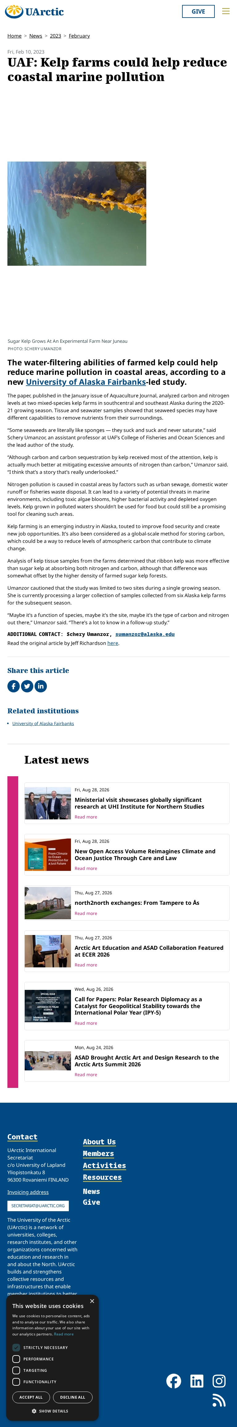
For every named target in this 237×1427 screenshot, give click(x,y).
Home (14, 35)
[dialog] (52, 1358)
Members (98, 1153)
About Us (99, 1141)
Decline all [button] (72, 1397)
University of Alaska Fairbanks (86, 381)
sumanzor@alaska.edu (145, 634)
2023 (55, 35)
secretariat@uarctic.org (38, 1205)
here (112, 643)
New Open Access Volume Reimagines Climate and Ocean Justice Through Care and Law (145, 854)
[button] (52, 1411)
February (79, 35)
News (35, 35)
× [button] (91, 1301)
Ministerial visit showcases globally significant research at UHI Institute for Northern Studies (139, 803)
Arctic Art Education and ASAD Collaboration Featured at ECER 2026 (149, 951)
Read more (86, 817)
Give (198, 11)
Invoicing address (28, 1192)
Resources (102, 1177)
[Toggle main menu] (226, 11)
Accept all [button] (31, 1397)
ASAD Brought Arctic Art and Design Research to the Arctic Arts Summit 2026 (147, 1061)
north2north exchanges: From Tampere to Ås (137, 902)
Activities (104, 1165)
